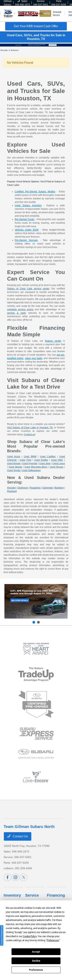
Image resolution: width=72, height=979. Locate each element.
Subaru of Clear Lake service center (28, 288)
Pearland (12, 491)
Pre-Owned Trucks (24, 219)
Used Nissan (57, 467)
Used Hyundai (29, 463)
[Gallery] (36, 45)
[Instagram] (15, 877)
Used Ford (25, 460)
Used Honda (13, 463)
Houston (11, 487)
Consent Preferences (2, 935)
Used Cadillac (48, 456)
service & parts (16, 313)
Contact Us (20, 836)
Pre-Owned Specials (26, 240)
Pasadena (35, 487)
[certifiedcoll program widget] (36, 753)
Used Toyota (13, 470)
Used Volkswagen (31, 470)
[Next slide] (38, 622)
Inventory (12, 895)
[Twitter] (23, 877)
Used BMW (30, 456)
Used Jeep (44, 463)
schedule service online (20, 309)
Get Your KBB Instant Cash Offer (36, 26)
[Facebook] (7, 877)
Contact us (29, 434)
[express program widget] (36, 733)
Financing (56, 895)
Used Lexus (58, 463)
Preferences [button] (53, 940)
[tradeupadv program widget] (36, 674)
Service (32, 895)
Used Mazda (15, 467)
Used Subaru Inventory (28, 205)
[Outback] (36, 601)
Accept (36, 951)
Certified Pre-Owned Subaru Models (35, 191)
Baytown (59, 487)
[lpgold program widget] (36, 649)
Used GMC (57, 460)
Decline (36, 961)
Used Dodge (41, 460)
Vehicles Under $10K (27, 229)
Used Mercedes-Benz (35, 467)
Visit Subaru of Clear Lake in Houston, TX (30, 427)
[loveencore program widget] (36, 777)
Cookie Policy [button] (29, 936)
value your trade (33, 358)
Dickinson (23, 487)
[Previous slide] (33, 622)
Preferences (36, 970)
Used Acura (13, 456)
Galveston (47, 487)
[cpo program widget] (36, 704)
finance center (53, 341)
